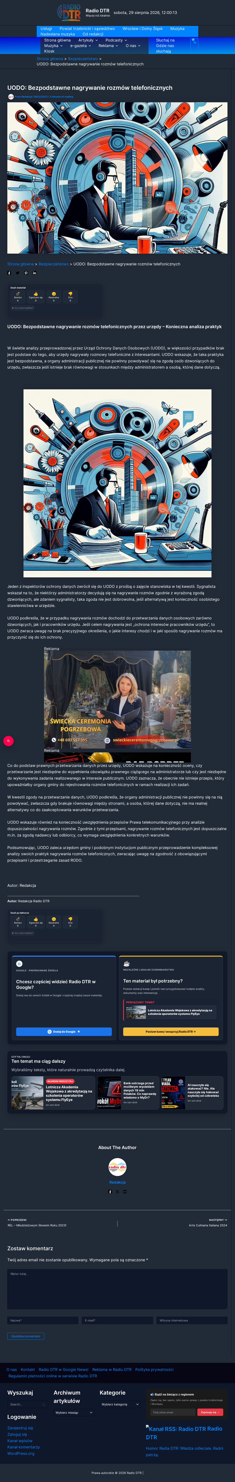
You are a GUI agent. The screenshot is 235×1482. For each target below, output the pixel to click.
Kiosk (49, 51)
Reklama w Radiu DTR (111, 1369)
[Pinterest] (26, 272)
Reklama (106, 45)
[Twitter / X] (117, 1191)
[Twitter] (17, 272)
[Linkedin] (34, 272)
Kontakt (28, 1369)
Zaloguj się (17, 1434)
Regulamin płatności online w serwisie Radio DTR (52, 1376)
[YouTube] (125, 1191)
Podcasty (114, 40)
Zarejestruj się (20, 1428)
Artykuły (86, 40)
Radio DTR (97, 10)
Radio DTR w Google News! (63, 1369)
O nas (131, 45)
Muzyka (51, 45)
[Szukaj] (8, 741)
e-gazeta (78, 45)
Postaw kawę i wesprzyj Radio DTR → (171, 1031)
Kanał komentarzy (23, 1447)
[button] (96, 40)
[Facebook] (9, 272)
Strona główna (57, 40)
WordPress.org (21, 1453)
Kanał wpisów (19, 1440)
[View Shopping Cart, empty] (194, 45)
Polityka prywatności (154, 1369)
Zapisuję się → (210, 1412)
